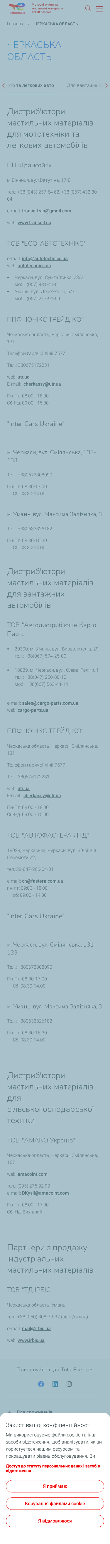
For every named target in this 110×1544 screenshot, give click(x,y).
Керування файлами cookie (55, 1503)
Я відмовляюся (55, 1521)
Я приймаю (55, 1486)
